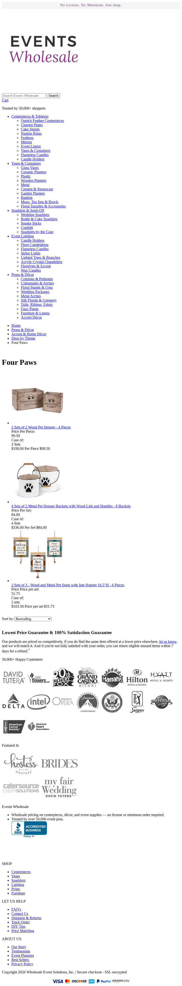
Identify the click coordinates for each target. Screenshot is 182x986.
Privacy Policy (22, 964)
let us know (167, 642)
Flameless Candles (35, 155)
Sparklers (27, 210)
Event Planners (22, 955)
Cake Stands (30, 129)
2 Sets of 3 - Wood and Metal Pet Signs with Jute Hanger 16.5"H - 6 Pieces (67, 585)
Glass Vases (30, 168)
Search (53, 95)
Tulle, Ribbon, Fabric (37, 305)
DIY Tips (18, 926)
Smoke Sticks (31, 223)
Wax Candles (31, 270)
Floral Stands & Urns (37, 287)
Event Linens (31, 146)
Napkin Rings (31, 133)
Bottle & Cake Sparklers (39, 219)
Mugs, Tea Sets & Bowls (39, 202)
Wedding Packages (35, 292)
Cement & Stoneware (37, 189)
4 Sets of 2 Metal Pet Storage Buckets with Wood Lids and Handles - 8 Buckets (71, 506)
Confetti (27, 228)
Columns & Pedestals (37, 279)
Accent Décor (31, 317)
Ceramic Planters (33, 172)
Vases (26, 163)
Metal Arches (31, 296)
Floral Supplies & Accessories (43, 206)
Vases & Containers (35, 151)
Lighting (22, 236)
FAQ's (16, 909)
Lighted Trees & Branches (40, 257)
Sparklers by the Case (37, 232)
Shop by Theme (23, 338)
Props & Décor (22, 330)
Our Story (18, 947)
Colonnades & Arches (37, 283)
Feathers (27, 138)
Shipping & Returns (26, 918)
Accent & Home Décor (28, 334)
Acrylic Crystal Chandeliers (41, 262)
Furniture (18, 893)
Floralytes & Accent (36, 266)
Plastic (26, 176)
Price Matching (22, 931)
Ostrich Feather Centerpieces (42, 121)
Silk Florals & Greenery (39, 300)
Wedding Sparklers (35, 215)
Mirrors (26, 142)
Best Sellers (20, 960)
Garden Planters (33, 193)
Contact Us (19, 914)
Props (22, 275)
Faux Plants (29, 309)
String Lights (30, 253)
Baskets (26, 198)
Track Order (20, 922)
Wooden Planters (33, 180)
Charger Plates (32, 125)
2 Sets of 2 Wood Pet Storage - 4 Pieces (41, 427)
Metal (25, 185)
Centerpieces (29, 116)
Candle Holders (32, 159)
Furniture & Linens (35, 313)
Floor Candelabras (34, 245)
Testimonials (20, 951)
